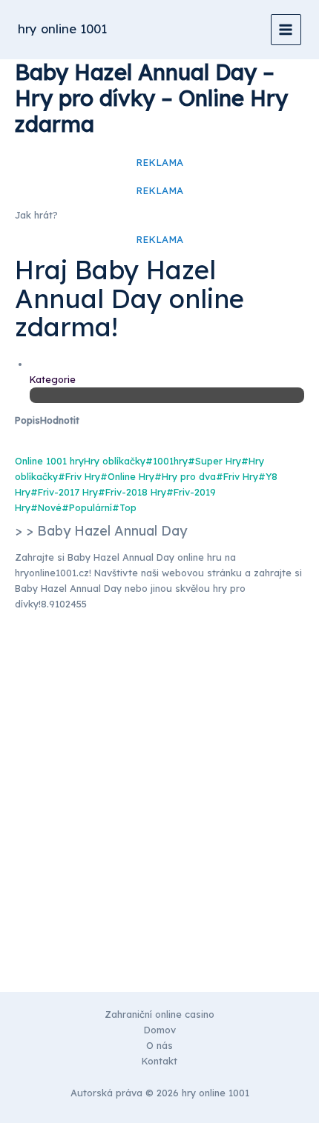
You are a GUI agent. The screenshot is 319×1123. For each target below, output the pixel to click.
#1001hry (166, 461)
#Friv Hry (79, 476)
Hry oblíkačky (114, 461)
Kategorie (53, 379)
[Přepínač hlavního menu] (286, 29)
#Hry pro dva (185, 476)
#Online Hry (127, 476)
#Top (124, 507)
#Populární (87, 507)
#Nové (46, 507)
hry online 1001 (62, 28)
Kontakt (159, 1061)
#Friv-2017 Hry (64, 492)
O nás (159, 1045)
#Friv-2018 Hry (132, 492)
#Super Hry (214, 461)
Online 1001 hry (49, 461)
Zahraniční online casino (159, 1014)
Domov (160, 1030)
